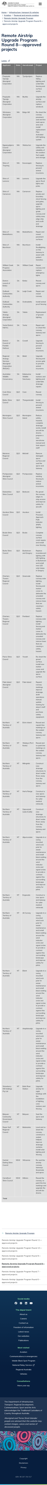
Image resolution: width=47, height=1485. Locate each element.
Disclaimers (23, 1463)
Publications (23, 1340)
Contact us (23, 1323)
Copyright (23, 1458)
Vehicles (23, 1374)
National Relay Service (22, 1365)
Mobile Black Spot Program (23, 1360)
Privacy (23, 1467)
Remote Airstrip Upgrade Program (18, 18)
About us (23, 1314)
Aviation (7, 15)
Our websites (23, 1336)
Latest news (23, 1331)
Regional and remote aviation (26, 15)
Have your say (23, 1385)
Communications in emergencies (23, 1356)
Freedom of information (23, 1327)
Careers (23, 1318)
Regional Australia (23, 1369)
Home (4, 12)
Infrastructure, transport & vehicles (24, 12)
